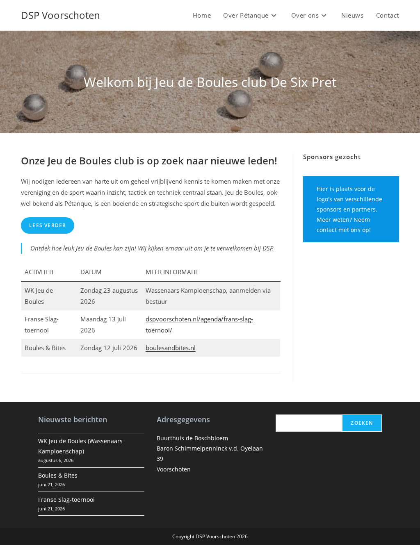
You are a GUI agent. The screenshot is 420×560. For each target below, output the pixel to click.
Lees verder (47, 225)
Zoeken (362, 422)
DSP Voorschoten (60, 15)
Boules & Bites (58, 475)
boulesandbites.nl (171, 348)
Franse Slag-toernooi (66, 499)
